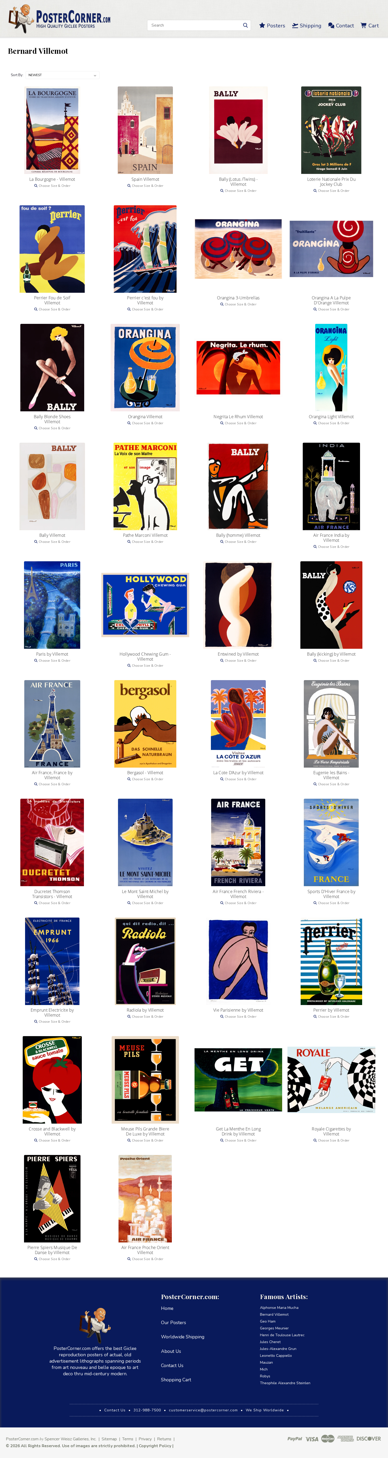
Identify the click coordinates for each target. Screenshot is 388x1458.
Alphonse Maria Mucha (279, 1307)
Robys (265, 1376)
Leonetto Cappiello (276, 1355)
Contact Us (172, 1365)
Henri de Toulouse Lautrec (282, 1335)
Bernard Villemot (274, 1314)
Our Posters (173, 1322)
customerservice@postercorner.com (203, 1410)
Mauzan (266, 1362)
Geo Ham (268, 1321)
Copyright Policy (155, 1446)
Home (167, 1308)
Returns (164, 1439)
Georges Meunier (274, 1328)
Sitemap (109, 1439)
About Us (171, 1351)
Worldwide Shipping (182, 1337)
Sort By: (17, 75)
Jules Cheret (270, 1341)
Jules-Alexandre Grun (278, 1348)
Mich (264, 1369)
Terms (127, 1439)
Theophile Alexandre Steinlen (285, 1383)
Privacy (145, 1439)
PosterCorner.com (22, 1439)
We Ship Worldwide (265, 1410)
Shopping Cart (176, 1380)
